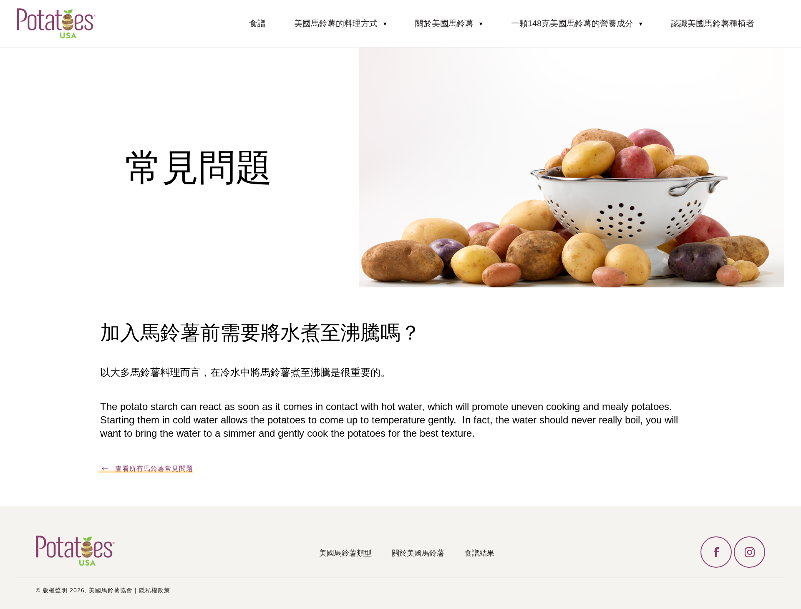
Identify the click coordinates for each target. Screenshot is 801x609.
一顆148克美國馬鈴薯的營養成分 (572, 23)
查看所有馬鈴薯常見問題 (154, 468)
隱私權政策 (154, 590)
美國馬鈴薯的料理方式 (336, 23)
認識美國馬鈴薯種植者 (712, 23)
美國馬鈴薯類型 (345, 553)
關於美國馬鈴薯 (444, 23)
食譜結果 (479, 553)
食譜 (257, 23)
